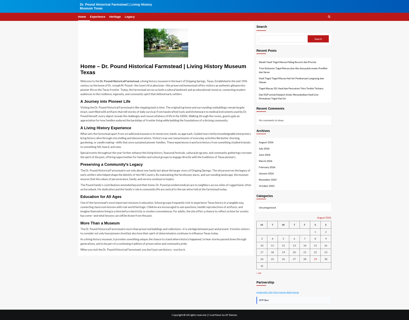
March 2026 (265, 161)
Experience (97, 16)
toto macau (279, 292)
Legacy (130, 16)
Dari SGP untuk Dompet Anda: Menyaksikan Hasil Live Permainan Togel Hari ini (289, 96)
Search (261, 26)
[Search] (329, 17)
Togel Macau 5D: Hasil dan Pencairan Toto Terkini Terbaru (291, 88)
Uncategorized (267, 207)
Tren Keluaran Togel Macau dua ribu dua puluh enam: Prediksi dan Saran (293, 70)
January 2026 (266, 173)
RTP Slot (264, 300)
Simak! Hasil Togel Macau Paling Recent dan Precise (287, 62)
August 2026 (266, 142)
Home (82, 16)
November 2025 (268, 179)
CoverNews (214, 314)
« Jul (258, 272)
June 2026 (264, 154)
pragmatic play (264, 292)
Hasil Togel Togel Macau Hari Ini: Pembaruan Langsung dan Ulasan (291, 80)
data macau (292, 292)
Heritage (115, 16)
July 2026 (264, 148)
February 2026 (267, 167)
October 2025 (267, 185)
